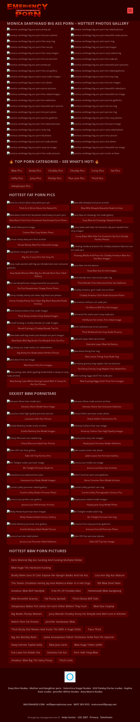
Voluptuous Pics (21, 186)
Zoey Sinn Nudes (18, 688)
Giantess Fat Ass (57, 652)
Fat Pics (115, 170)
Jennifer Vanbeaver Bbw (60, 621)
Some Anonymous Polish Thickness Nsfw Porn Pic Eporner (79, 637)
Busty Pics (35, 170)
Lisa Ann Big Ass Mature (110, 575)
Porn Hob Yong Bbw (86, 652)
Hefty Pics (17, 178)
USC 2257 (83, 717)
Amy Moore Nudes (91, 691)
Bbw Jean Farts (58, 644)
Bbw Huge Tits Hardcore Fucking (31, 567)
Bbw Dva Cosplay (104, 606)
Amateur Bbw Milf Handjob (27, 590)
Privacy (94, 717)
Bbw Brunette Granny (24, 598)
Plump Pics (54, 178)
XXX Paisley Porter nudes (107, 688)
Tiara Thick (94, 629)
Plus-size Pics (76, 178)
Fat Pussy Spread (55, 598)
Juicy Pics (35, 178)
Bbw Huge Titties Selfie (88, 644)
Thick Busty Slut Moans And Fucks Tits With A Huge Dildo (46, 629)
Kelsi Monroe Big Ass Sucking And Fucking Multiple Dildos (46, 560)
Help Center (69, 717)
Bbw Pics (16, 170)
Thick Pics (97, 178)
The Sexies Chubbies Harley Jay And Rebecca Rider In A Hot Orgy (50, 583)
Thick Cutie (66, 660)
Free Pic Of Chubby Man (66, 590)
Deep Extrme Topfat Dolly (26, 644)
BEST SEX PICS (82, 704)
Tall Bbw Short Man (109, 583)
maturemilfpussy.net (104, 704)
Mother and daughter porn (45, 688)
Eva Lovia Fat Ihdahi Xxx (25, 652)
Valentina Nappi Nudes (77, 688)
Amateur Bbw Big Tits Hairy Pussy (31, 660)
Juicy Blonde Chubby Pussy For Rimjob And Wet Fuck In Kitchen (87, 614)
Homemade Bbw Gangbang (104, 590)
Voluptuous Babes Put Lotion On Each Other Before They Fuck (49, 606)
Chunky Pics (77, 170)
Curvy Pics (98, 170)
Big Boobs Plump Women (26, 614)
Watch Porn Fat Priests (25, 621)
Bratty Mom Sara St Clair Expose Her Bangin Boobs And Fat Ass (49, 575)
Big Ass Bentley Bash (24, 637)
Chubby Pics (55, 170)
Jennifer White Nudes (66, 691)
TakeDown (106, 717)
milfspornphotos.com (59, 704)
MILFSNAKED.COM (33, 704)
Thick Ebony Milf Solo (85, 598)
